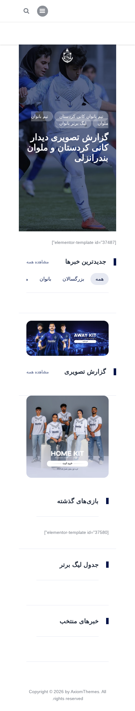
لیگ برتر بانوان (72, 123)
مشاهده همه (37, 261)
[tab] (99, 279)
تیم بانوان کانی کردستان (81, 116)
